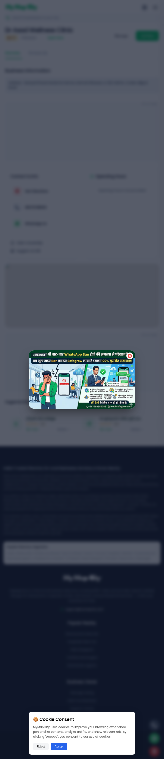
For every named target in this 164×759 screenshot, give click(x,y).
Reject (41, 746)
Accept (59, 746)
